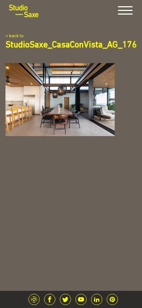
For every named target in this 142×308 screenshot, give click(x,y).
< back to (14, 36)
